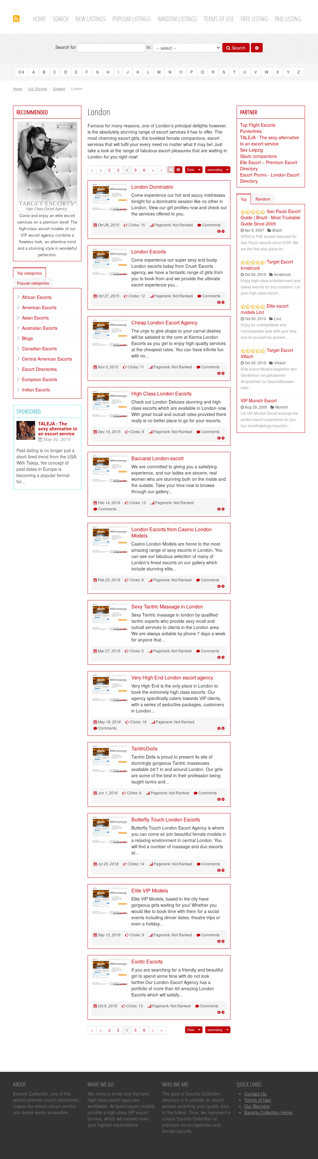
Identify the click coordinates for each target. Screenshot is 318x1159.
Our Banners (257, 1106)
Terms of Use (219, 19)
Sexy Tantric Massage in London (167, 606)
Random (263, 198)
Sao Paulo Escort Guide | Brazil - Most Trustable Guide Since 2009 (271, 217)
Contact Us (255, 1093)
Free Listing (254, 19)
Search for (66, 47)
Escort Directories (39, 369)
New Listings (90, 19)
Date (190, 169)
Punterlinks (251, 131)
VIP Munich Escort (259, 400)
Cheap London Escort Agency (164, 322)
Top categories (29, 273)
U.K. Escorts (37, 88)
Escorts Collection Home (268, 1112)
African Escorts (37, 297)
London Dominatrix (152, 186)
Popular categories (33, 283)
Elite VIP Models (149, 890)
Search (61, 19)
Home (39, 19)
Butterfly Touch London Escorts (165, 819)
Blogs (27, 338)
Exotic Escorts (147, 961)
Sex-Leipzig (251, 150)
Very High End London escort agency (172, 677)
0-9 (21, 71)
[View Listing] (218, 231)
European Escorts (39, 379)
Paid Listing (288, 19)
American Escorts (39, 307)
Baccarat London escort (157, 458)
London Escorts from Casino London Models (171, 532)
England (59, 88)
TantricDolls (144, 748)
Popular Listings (131, 19)
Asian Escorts (35, 318)
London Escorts (148, 251)
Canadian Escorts (39, 348)
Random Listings (177, 19)
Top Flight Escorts (257, 125)
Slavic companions (258, 156)
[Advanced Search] (257, 47)
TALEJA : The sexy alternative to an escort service (57, 428)
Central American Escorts (47, 359)
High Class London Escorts (161, 393)
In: (150, 47)
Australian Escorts (39, 328)
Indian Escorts (36, 389)
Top (244, 199)
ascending (214, 169)
